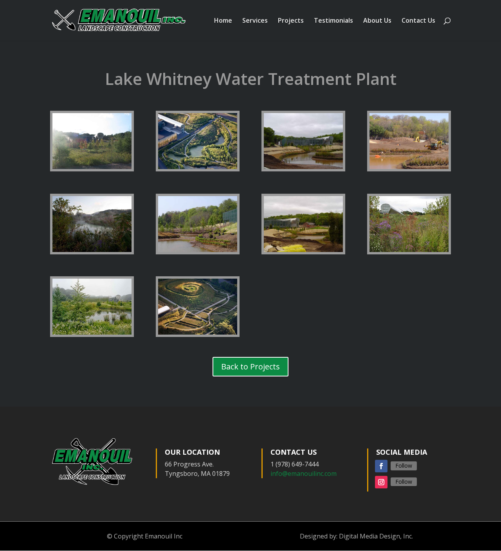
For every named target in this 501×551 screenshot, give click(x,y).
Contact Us (418, 21)
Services (255, 21)
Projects (291, 21)
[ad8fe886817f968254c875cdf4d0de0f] (92, 252)
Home (223, 21)
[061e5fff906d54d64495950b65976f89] (92, 334)
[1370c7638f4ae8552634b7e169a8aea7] (197, 334)
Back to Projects (250, 366)
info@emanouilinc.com (303, 473)
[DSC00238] (409, 169)
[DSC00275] (303, 169)
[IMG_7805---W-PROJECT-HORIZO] (92, 169)
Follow (403, 465)
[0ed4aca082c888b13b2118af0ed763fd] (409, 252)
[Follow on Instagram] (381, 482)
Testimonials (333, 21)
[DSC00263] (197, 252)
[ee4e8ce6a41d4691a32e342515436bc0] (197, 169)
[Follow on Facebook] (381, 466)
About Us (377, 21)
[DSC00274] (303, 252)
